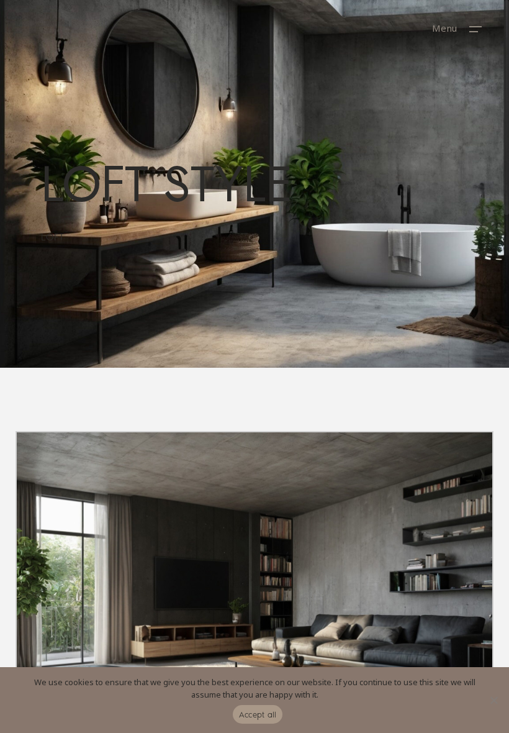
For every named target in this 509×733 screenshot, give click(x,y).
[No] (493, 700)
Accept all (258, 714)
